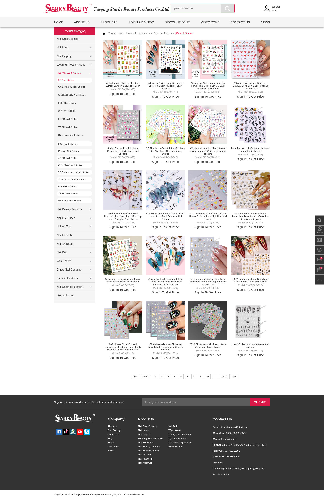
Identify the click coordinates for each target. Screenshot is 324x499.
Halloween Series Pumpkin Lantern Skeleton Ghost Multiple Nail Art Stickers (165, 86)
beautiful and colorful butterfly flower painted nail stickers (250, 149)
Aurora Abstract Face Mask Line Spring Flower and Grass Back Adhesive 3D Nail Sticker (165, 282)
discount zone (65, 295)
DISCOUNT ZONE (177, 22)
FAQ (110, 438)
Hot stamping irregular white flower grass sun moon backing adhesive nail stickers (207, 282)
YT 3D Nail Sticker (68, 193)
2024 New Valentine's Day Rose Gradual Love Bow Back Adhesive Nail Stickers (250, 86)
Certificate (113, 434)
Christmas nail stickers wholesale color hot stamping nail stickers (123, 280)
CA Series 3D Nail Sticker (71, 86)
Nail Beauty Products (69, 209)
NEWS (265, 22)
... (215, 376)
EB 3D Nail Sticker (68, 119)
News (111, 450)
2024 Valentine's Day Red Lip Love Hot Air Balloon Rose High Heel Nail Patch (208, 216)
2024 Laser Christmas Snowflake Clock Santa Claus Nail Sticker (250, 280)
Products (140, 33)
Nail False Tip (65, 235)
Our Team (113, 446)
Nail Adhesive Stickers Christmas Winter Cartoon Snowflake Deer (122, 84)
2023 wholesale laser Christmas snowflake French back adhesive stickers (165, 347)
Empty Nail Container (69, 269)
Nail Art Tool (64, 226)
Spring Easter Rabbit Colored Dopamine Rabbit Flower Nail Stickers (123, 151)
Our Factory (114, 430)
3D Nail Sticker (66, 80)
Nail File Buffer (66, 218)
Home (128, 33)
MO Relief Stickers (68, 144)
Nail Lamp (63, 47)
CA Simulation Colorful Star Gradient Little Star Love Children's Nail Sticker (165, 151)
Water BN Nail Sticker (69, 200)
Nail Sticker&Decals (69, 73)
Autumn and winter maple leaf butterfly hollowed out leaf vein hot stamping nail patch (250, 216)
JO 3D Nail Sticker (68, 158)
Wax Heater (64, 261)
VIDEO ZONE (210, 22)
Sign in (274, 10)
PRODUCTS (108, 22)
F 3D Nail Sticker (67, 103)
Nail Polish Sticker (67, 186)
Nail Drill (62, 252)
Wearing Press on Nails (71, 64)
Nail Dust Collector (68, 38)
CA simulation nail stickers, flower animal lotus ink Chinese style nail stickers (208, 151)
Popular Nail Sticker (68, 151)
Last (233, 376)
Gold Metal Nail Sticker (70, 165)
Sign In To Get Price (122, 94)
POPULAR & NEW (141, 22)
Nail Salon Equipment (70, 286)
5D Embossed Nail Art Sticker (73, 172)
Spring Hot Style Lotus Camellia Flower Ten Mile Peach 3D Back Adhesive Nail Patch (208, 86)
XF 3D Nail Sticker (68, 127)
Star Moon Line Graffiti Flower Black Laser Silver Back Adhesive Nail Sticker (165, 216)
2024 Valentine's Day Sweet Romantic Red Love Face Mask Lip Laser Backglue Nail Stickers (123, 216)
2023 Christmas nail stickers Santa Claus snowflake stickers (208, 345)
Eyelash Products (67, 278)
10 (207, 376)
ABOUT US (82, 22)
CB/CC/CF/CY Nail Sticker (72, 94)
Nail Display (64, 56)
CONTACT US (240, 22)
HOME (58, 22)
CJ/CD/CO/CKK (66, 111)
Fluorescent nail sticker (70, 135)
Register (275, 6)
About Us (112, 426)
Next (223, 376)
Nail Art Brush (65, 243)
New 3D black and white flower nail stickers (250, 345)
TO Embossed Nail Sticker (72, 179)
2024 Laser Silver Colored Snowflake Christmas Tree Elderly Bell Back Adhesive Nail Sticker (123, 347)
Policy (111, 442)
